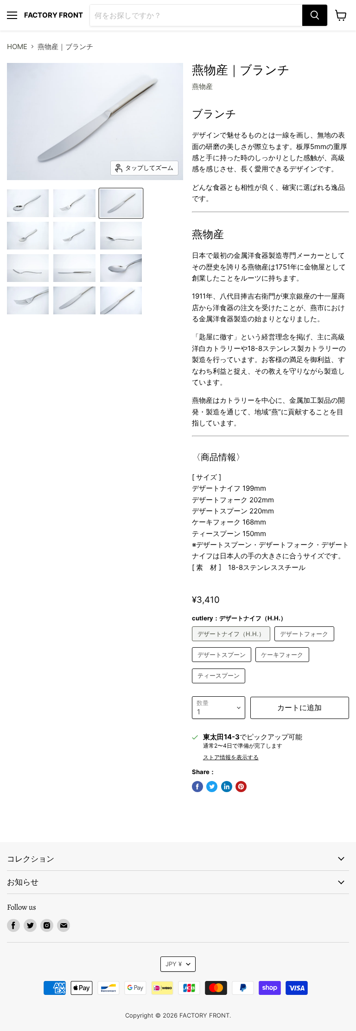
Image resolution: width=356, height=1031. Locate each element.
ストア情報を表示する (231, 757)
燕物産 (202, 86)
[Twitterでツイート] (211, 786)
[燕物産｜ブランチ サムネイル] (28, 203)
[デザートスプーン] (223, 664)
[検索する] (314, 15)
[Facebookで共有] (197, 786)
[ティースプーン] (220, 685)
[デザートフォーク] (305, 643)
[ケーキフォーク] (283, 664)
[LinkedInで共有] (226, 786)
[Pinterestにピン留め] (241, 786)
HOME (17, 46)
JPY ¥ (173, 964)
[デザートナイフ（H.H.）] (232, 643)
